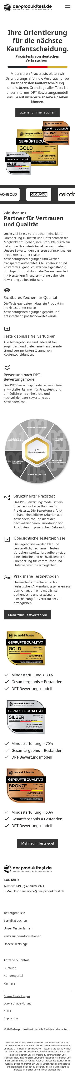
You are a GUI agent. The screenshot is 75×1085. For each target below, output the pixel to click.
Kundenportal (13, 976)
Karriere (9, 983)
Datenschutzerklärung (17, 1003)
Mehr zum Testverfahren (27, 615)
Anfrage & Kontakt (16, 960)
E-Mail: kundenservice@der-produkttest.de (34, 891)
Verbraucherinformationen (22, 936)
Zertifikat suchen (15, 921)
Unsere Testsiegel (16, 944)
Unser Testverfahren (18, 928)
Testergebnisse (14, 913)
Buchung (10, 968)
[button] (67, 7)
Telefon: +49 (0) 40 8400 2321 (24, 886)
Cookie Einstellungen (17, 996)
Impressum (11, 1018)
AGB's (7, 1011)
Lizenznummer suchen (37, 112)
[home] (28, 7)
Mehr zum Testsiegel (37, 843)
